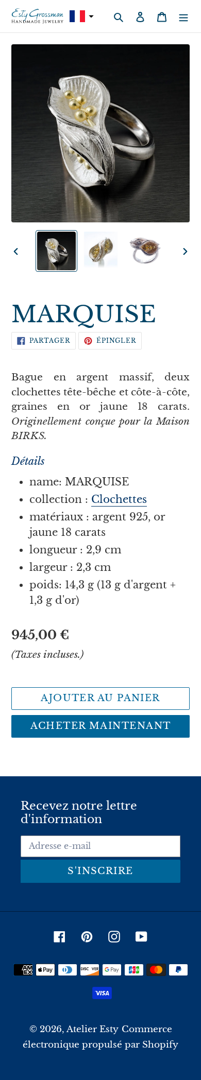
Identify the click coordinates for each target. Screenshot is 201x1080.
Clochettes (119, 499)
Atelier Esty (92, 1029)
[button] (80, 16)
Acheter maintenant (100, 725)
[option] (57, 251)
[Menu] (183, 16)
